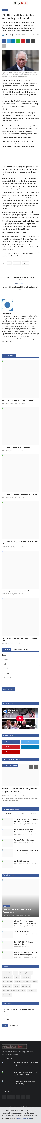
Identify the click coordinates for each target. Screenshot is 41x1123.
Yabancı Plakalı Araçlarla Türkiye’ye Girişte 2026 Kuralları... (26, 820)
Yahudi (17, 977)
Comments (6, 650)
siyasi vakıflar (7, 995)
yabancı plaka (32, 990)
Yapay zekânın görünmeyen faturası (26, 850)
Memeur (16, 986)
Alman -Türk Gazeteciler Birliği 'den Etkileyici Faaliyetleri (20, 278)
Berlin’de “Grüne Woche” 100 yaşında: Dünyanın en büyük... (19, 790)
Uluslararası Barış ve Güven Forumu (26, 982)
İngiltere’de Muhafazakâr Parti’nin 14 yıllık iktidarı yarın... (20, 543)
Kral (9, 263)
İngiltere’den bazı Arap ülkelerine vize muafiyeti (20, 494)
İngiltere (4, 10)
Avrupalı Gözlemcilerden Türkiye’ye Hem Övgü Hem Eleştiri (20, 288)
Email (4, 664)
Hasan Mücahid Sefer (9, 915)
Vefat (23, 990)
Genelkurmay (26, 986)
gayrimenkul (26, 977)
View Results (14, 1025)
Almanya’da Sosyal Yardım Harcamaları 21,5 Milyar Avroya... (25, 922)
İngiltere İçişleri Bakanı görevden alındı (16, 591)
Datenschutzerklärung (24, 1118)
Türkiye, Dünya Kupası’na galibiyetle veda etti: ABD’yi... (25, 1083)
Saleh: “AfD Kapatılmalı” (22, 861)
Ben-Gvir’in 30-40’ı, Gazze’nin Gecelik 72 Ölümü (24, 943)
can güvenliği (7, 986)
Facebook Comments (20, 650)
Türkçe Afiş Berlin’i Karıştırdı (24, 840)
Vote (4, 1026)
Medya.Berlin (5, 795)
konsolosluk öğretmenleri (11, 990)
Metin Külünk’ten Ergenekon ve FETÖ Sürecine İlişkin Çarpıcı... (25, 1073)
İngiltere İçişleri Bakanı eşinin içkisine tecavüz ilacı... (19, 639)
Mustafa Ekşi (17, 834)
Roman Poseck (7, 977)
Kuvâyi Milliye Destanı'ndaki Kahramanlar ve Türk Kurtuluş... (25, 831)
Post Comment (8, 689)
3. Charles (17, 263)
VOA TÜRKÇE (9, 35)
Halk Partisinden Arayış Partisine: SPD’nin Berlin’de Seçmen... (25, 954)
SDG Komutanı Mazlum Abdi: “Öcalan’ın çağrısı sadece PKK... (26, 1064)
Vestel (15, 973)
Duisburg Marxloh (26, 973)
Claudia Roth (7, 973)
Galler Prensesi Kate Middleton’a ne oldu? (18, 400)
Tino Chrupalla (7, 982)
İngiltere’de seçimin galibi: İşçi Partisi (16, 447)
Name (4, 655)
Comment (5, 673)
